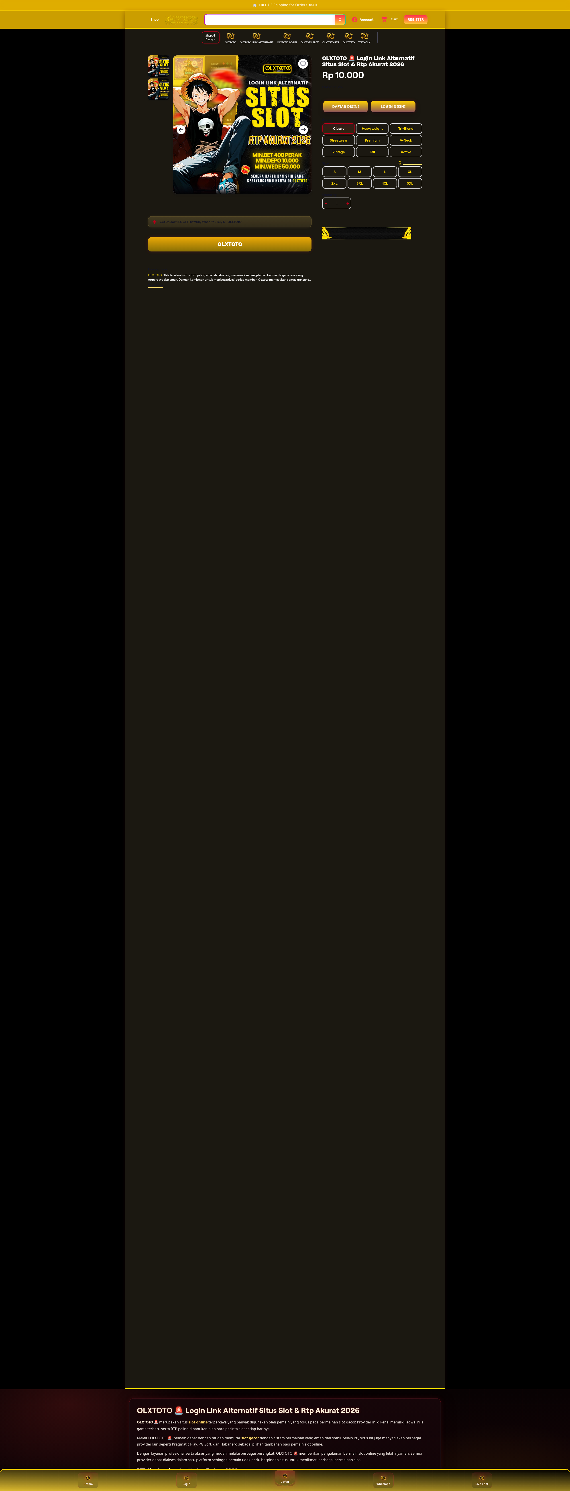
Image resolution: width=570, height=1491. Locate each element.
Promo (88, 1484)
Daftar (285, 1482)
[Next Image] (303, 130)
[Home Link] (181, 20)
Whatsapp (384, 1484)
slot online (198, 1422)
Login (186, 1484)
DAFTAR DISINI (345, 106)
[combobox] (270, 19)
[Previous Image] (181, 130)
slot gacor (250, 1437)
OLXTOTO (230, 244)
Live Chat (481, 1484)
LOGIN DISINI (393, 106)
